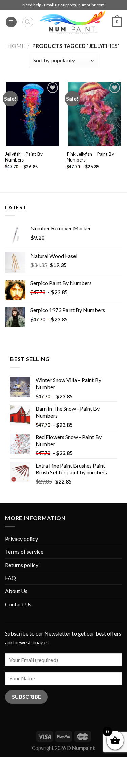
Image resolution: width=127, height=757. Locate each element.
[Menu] (11, 22)
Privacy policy (21, 538)
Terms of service (24, 551)
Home (16, 45)
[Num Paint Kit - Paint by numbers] (72, 22)
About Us (16, 591)
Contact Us (18, 604)
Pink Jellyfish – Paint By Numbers (90, 157)
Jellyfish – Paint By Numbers (24, 157)
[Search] (27, 22)
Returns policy (21, 565)
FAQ (10, 577)
